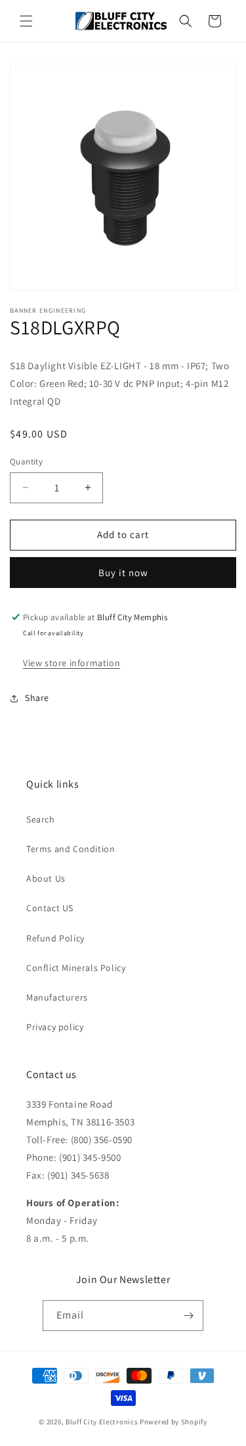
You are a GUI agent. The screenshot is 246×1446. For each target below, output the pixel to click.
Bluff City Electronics (103, 1421)
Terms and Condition (70, 849)
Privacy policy (54, 1027)
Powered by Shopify (173, 1421)
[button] (26, 21)
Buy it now (123, 572)
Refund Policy (55, 938)
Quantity (26, 461)
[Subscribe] (188, 1315)
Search (40, 819)
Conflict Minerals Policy (75, 968)
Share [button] (37, 698)
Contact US (49, 908)
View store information (71, 663)
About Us (46, 878)
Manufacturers (57, 997)
